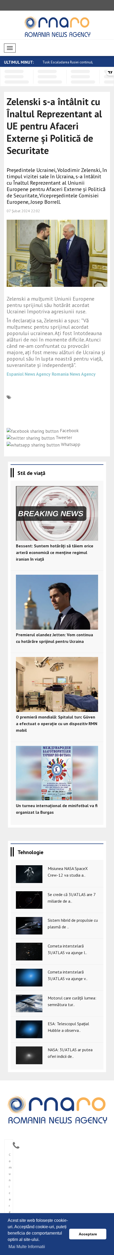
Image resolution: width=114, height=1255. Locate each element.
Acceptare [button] (88, 1234)
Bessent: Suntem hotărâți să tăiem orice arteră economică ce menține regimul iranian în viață (54, 552)
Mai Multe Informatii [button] (26, 1246)
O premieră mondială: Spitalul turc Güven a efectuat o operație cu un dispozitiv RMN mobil (56, 723)
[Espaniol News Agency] (57, 1109)
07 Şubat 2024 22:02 (23, 211)
